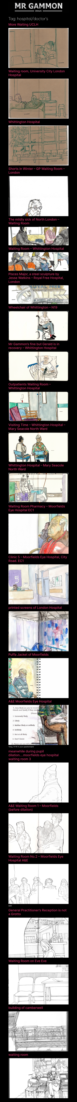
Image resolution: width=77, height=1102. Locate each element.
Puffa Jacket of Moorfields (28, 654)
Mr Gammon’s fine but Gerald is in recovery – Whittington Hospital (33, 346)
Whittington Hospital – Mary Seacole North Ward (36, 467)
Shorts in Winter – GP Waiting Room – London (36, 170)
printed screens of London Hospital (35, 608)
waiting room (18, 1055)
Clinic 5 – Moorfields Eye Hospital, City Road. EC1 (37, 559)
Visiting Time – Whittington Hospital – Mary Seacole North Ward (36, 427)
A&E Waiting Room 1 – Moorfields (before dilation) (33, 808)
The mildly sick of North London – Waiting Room (33, 221)
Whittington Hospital (24, 122)
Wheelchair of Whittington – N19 (32, 307)
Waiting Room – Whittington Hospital (36, 249)
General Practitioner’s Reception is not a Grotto (37, 912)
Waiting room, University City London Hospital (36, 73)
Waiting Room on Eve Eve (27, 961)
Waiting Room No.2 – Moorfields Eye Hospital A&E (35, 858)
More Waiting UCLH (23, 24)
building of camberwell (25, 1008)
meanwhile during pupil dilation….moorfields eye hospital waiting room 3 (33, 755)
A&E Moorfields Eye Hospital (30, 701)
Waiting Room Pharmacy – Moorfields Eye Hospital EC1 (36, 508)
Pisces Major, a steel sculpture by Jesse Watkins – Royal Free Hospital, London (36, 278)
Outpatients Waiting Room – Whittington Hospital (29, 386)
